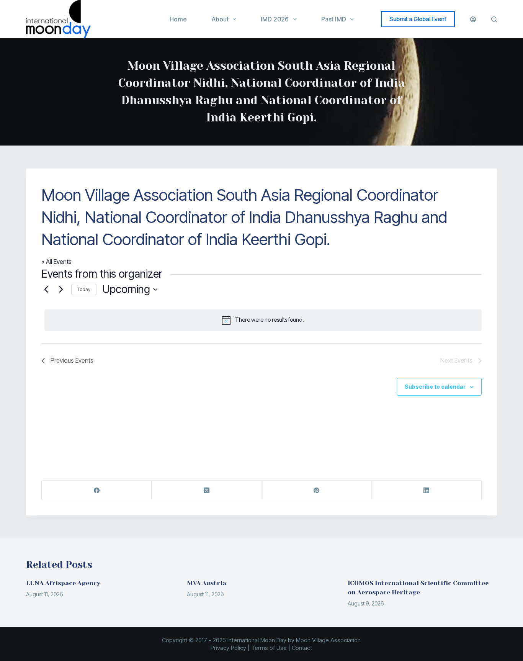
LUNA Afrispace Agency (63, 583)
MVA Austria (206, 583)
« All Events (56, 261)
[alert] (262, 320)
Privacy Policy (228, 647)
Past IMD (333, 19)
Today (83, 289)
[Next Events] (60, 289)
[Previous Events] (46, 289)
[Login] (473, 19)
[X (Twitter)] (207, 490)
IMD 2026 (275, 19)
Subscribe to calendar (435, 386)
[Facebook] (97, 490)
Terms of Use (269, 647)
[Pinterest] (316, 490)
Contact (302, 647)
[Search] (494, 19)
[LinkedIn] (427, 490)
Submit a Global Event (417, 19)
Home (178, 19)
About (220, 19)
